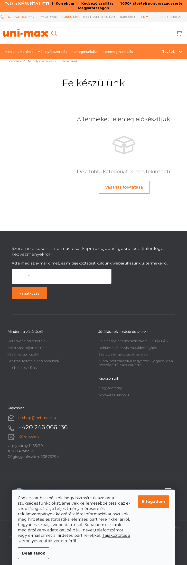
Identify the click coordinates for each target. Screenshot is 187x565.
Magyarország (110, 388)
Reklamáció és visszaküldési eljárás (127, 348)
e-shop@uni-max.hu (37, 417)
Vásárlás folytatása (124, 187)
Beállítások (33, 553)
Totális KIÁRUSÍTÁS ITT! (27, 3)
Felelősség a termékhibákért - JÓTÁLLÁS (133, 341)
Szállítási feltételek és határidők (33, 361)
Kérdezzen (29, 436)
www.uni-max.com (114, 394)
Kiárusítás (70, 17)
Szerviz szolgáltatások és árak (123, 354)
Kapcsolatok (130, 17)
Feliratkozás (29, 293)
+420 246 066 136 (19, 17)
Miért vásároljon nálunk (27, 348)
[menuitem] (19, 51)
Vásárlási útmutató (23, 354)
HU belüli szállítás (22, 367)
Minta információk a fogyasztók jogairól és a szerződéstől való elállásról (135, 363)
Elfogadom (153, 501)
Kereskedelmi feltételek (27, 341)
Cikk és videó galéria (99, 17)
